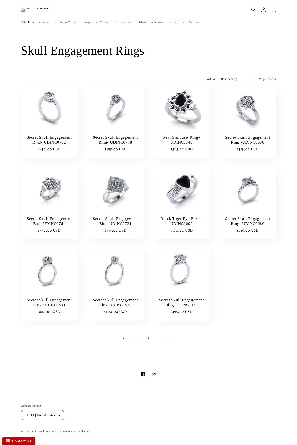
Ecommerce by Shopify (76, 431)
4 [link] (173, 337)
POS (54, 431)
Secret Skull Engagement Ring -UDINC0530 (247, 139)
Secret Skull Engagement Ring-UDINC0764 (49, 221)
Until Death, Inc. (41, 431)
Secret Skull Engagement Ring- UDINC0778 (115, 139)
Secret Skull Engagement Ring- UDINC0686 (247, 221)
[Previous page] (123, 338)
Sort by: (211, 79)
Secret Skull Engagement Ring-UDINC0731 (115, 221)
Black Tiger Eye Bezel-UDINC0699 (181, 221)
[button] (27, 22)
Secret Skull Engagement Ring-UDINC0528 (115, 302)
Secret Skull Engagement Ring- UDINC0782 (49, 139)
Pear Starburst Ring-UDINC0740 (181, 139)
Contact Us (20, 441)
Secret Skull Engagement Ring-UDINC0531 (49, 302)
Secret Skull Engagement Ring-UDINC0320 (181, 302)
